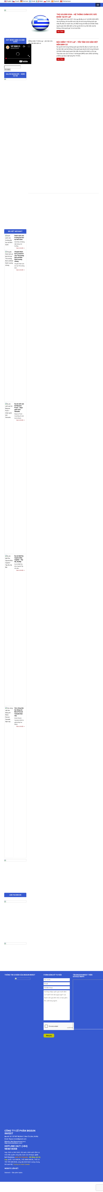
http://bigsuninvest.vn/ (17, 1141)
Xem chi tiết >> (20, 248)
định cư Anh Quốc (14, 1152)
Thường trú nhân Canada (21, 1164)
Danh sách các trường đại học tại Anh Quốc (19, 237)
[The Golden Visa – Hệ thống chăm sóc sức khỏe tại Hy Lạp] (40, 23)
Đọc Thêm (60, 31)
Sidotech (7, 1172)
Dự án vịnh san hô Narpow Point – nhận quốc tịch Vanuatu (19, 407)
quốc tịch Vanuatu (21, 1157)
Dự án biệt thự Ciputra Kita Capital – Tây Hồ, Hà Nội (19, 558)
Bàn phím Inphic (17, 1172)
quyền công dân (16, 1155)
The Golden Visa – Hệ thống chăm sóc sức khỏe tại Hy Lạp (77, 15)
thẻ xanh (23, 1152)
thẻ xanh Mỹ (8, 1164)
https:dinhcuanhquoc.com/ (13, 1143)
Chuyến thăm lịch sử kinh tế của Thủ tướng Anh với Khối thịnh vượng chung (19, 256)
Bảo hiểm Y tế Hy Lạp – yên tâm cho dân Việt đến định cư (77, 43)
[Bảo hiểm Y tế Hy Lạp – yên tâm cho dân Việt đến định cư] (40, 115)
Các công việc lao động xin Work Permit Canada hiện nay (19, 711)
